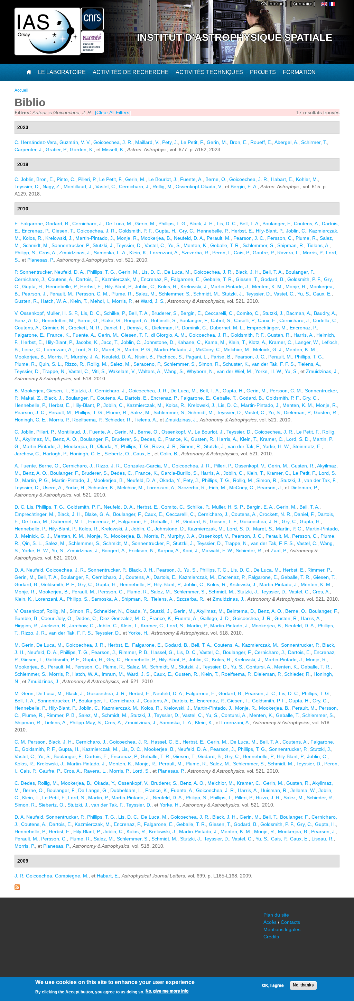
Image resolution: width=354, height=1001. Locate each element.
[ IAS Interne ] (272, 3)
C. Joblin (24, 179)
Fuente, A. (191, 179)
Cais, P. (242, 252)
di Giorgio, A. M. (168, 335)
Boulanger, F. (276, 223)
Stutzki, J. (103, 245)
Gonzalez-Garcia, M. (146, 465)
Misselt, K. (113, 149)
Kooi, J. (191, 550)
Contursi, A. (258, 667)
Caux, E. (322, 294)
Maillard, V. (147, 142)
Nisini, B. (144, 357)
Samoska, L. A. (110, 252)
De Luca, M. (119, 223)
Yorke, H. (75, 487)
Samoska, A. (105, 599)
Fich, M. (217, 487)
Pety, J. (170, 142)
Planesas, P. (40, 260)
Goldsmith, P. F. (135, 231)
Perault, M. (219, 238)
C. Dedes (25, 783)
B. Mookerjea (29, 390)
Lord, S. (175, 625)
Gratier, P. (56, 149)
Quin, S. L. (50, 364)
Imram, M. (113, 674)
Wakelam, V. (122, 371)
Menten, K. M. (267, 286)
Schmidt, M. (36, 245)
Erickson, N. (142, 550)
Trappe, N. (54, 371)
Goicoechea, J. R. (112, 142)
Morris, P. (313, 252)
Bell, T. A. (250, 223)
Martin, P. (197, 625)
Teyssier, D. (27, 186)
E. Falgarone (29, 223)
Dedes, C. (151, 439)
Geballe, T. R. (225, 245)
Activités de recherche (131, 72)
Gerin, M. (217, 142)
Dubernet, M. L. (227, 327)
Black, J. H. (201, 223)
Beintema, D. (241, 611)
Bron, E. (239, 142)
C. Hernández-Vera (36, 142)
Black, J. (53, 398)
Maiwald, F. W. (217, 550)
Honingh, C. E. (30, 419)
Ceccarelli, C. (219, 313)
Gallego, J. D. (215, 618)
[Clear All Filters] (113, 112)
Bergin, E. (191, 313)
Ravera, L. (288, 252)
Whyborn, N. (200, 371)
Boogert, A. (136, 320)
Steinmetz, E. (307, 446)
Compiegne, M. (71, 876)
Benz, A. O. (27, 320)
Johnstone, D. (159, 342)
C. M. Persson (30, 742)
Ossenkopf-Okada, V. (199, 186)
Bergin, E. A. (244, 186)
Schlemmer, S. (258, 245)
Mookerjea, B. (156, 238)
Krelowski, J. (59, 238)
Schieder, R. (118, 419)
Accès (270, 922)
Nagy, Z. (52, 186)
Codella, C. (325, 320)
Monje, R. (127, 238)
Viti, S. (99, 371)
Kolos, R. (33, 238)
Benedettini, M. (58, 320)
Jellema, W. (303, 790)
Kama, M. (215, 342)
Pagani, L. (197, 357)
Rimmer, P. (319, 570)
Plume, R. (306, 238)
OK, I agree (273, 985)
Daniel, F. (113, 327)
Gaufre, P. (263, 252)
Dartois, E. (87, 279)
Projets (263, 72)
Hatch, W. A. (54, 301)
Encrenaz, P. (35, 231)
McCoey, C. (208, 349)
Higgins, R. (26, 625)
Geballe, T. (224, 398)
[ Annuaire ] (302, 3)
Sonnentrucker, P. (71, 245)
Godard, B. (57, 223)
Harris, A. (304, 335)
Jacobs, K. (87, 342)
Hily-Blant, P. (269, 231)
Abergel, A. (286, 142)
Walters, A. (149, 371)
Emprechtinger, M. (267, 327)
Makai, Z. (31, 398)
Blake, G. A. (97, 514)
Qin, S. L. (32, 543)
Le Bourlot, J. (162, 179)
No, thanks (303, 985)
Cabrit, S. (221, 320)
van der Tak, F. (244, 446)
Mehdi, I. (99, 301)
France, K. (58, 335)
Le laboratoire (62, 72)
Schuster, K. (236, 364)
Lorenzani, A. (164, 252)
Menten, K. (195, 245)
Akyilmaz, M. (36, 439)
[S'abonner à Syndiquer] (17, 888)
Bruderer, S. (164, 313)
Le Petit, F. (192, 142)
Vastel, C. (105, 186)
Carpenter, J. (29, 149)
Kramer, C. (280, 342)
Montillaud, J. (78, 186)
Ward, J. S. (153, 301)
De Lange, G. (93, 790)
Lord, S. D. (87, 349)
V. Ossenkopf (29, 313)
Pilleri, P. (87, 179)
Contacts (290, 922)
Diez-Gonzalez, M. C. (123, 618)
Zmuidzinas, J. (75, 252)
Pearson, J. (34, 294)
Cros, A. (47, 252)
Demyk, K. (138, 327)
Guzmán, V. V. (75, 142)
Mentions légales (281, 929)
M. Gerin (24, 645)
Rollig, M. (162, 186)
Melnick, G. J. (268, 349)
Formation (299, 72)
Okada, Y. (107, 446)
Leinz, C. (31, 349)
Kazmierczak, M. (120, 279)
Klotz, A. (257, 342)
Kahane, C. (189, 342)
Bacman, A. (298, 313)
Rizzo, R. (74, 364)
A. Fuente (25, 465)
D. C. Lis (24, 507)
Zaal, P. (279, 550)
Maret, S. (112, 349)
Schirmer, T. (314, 142)
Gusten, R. (26, 301)
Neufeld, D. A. (189, 238)
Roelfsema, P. (87, 419)
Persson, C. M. (92, 294)
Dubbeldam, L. (126, 790)
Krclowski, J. (243, 584)
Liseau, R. (322, 838)
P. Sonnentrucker (33, 272)
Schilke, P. (115, 313)
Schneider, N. (108, 611)
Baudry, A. (325, 313)
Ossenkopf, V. (176, 432)
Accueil (21, 90)
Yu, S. (174, 245)
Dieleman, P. (165, 327)
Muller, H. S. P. (62, 313)
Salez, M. (146, 294)
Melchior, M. (237, 349)
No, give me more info (167, 991)
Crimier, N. (54, 327)
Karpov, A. (169, 550)
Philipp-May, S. (85, 722)
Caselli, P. (244, 320)
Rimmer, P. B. (133, 652)
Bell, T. (270, 817)
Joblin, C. (296, 231)
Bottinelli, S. (164, 320)
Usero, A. (53, 487)
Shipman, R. (290, 245)
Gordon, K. (82, 149)
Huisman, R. (274, 790)
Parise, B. (221, 357)
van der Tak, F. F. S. (273, 364)
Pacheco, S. (170, 357)
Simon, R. (209, 364)
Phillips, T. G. (172, 223)
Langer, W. (307, 342)
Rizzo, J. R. (164, 446)
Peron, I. (221, 252)
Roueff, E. (261, 142)
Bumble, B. (26, 618)
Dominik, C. (194, 327)
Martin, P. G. (137, 349)
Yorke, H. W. (268, 371)
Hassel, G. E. (165, 742)
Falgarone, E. (186, 279)
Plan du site (276, 915)
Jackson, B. (53, 625)
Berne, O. (215, 179)
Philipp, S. (25, 252)
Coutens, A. (306, 223)
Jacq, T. (109, 342)
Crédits (271, 936)
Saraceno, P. (147, 364)
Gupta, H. (165, 231)
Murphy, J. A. (85, 357)
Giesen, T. (63, 231)
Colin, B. (169, 453)
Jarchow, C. (27, 453)
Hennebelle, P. (213, 231)
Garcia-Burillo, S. (179, 473)
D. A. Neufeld (29, 570)
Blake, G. (111, 320)
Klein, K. (138, 252)
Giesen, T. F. (134, 335)
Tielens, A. (318, 245)
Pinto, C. (66, 179)
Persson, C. (280, 238)
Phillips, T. (221, 797)
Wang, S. (174, 371)
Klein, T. (78, 301)
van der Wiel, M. (234, 371)
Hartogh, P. (55, 453)
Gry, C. (186, 231)
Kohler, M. (307, 179)
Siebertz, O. (117, 453)
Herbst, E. (242, 231)
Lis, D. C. (227, 223)
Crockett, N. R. (84, 327)
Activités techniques (209, 72)
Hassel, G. (162, 652)
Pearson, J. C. (248, 238)
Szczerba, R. (195, 252)
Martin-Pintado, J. (94, 238)
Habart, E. (282, 179)
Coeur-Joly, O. (57, 618)
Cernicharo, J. (134, 186)
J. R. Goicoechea (33, 876)
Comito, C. (248, 313)
